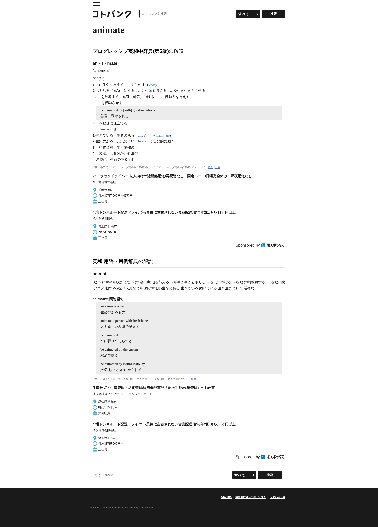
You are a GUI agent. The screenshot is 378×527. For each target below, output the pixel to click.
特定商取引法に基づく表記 (250, 497)
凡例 (217, 167)
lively (142, 141)
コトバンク (112, 14)
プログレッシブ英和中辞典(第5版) (131, 51)
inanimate (163, 135)
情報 (210, 167)
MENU (96, 4)
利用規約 (226, 497)
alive (141, 135)
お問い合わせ (277, 497)
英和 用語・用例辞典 (115, 261)
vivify (153, 85)
